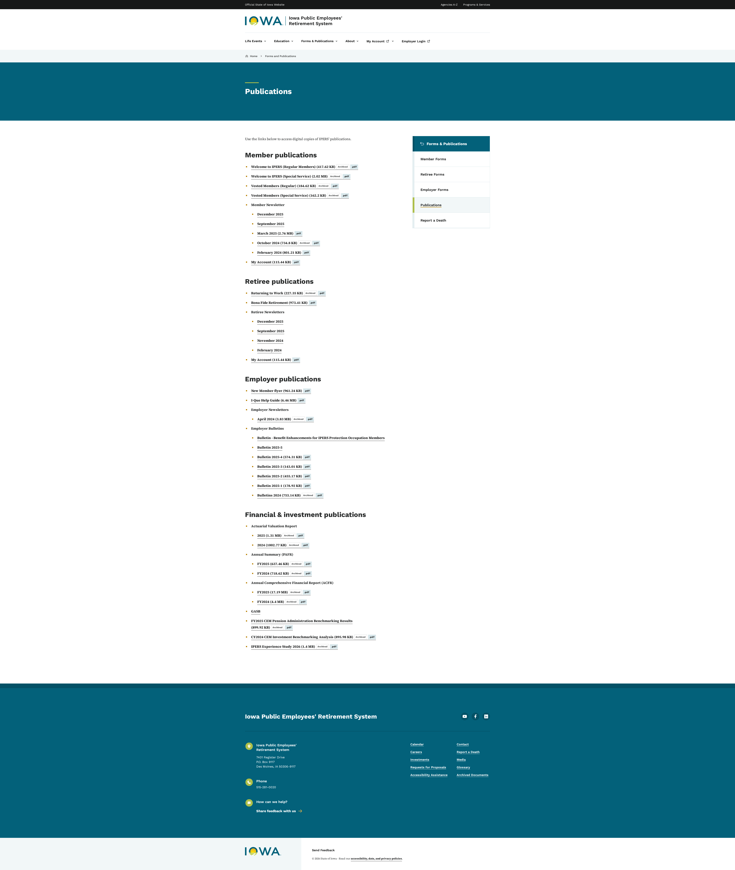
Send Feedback (323, 850)
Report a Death (468, 752)
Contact (463, 744)
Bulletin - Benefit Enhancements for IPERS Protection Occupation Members (321, 437)
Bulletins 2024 (289, 495)
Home (253, 56)
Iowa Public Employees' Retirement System (315, 20)
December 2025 (270, 214)
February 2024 (283, 252)
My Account (275, 262)
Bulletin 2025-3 (283, 466)
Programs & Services (476, 4)
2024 (282, 545)
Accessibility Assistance (429, 775)
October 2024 (287, 242)
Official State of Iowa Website (264, 4)
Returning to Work (287, 293)
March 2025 (279, 233)
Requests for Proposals (428, 767)
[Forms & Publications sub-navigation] (336, 41)
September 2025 (270, 223)
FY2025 (283, 563)
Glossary (463, 767)
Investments (419, 759)
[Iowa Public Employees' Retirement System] (264, 20)
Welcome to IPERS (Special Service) (300, 176)
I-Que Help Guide (277, 400)
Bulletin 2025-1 (283, 485)
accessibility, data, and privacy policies (376, 858)
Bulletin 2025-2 (283, 476)
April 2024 (284, 419)
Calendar (417, 744)
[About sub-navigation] (357, 41)
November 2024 (270, 340)
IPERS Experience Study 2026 (293, 646)
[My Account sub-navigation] (393, 41)
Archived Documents (472, 775)
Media (461, 759)
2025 (280, 535)
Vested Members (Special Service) (299, 195)
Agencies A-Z (449, 4)
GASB (255, 611)
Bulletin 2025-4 (283, 457)
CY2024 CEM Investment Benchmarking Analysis (312, 637)
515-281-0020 (266, 787)
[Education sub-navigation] (292, 41)
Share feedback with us (276, 811)
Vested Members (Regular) (294, 185)
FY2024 (283, 573)
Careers (416, 752)
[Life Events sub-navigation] (265, 41)
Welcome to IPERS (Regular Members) (304, 166)
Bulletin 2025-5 (269, 447)
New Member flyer (280, 390)
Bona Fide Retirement (283, 302)
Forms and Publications (280, 56)
